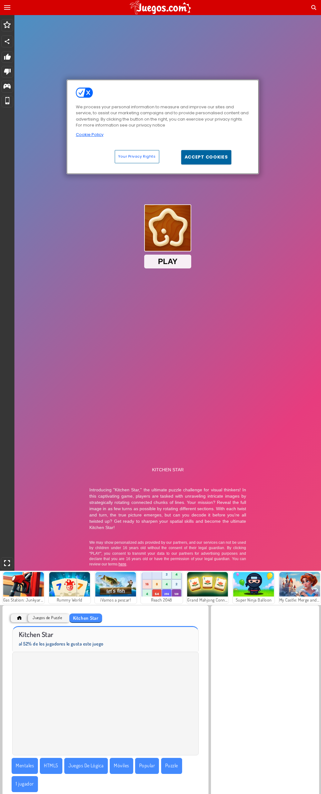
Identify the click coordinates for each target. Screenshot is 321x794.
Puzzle (171, 765)
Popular (147, 765)
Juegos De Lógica (86, 765)
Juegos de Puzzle (47, 618)
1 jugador (25, 783)
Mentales (25, 765)
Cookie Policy (89, 135)
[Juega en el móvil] (7, 101)
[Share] (7, 41)
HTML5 (51, 765)
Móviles (121, 765)
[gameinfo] (7, 87)
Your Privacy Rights (137, 156)
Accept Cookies (206, 157)
